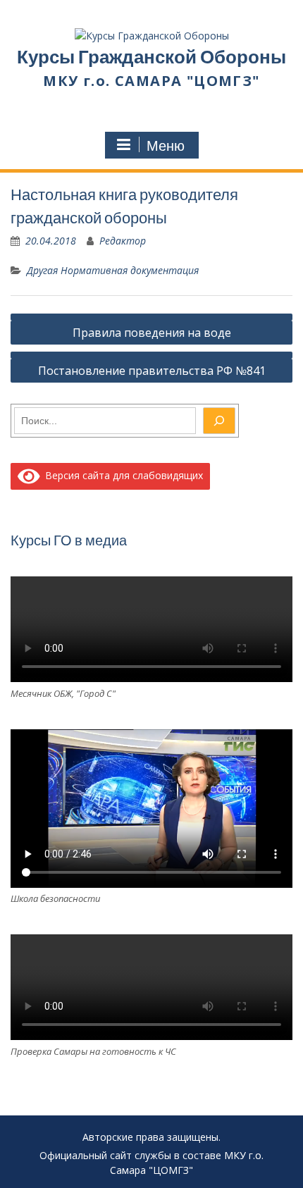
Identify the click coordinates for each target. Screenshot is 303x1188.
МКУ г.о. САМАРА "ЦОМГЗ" (151, 80)
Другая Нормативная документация (113, 270)
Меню (166, 146)
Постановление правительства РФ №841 (152, 370)
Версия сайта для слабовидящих (121, 475)
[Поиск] (219, 420)
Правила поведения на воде (152, 332)
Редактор (122, 240)
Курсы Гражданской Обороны (151, 56)
